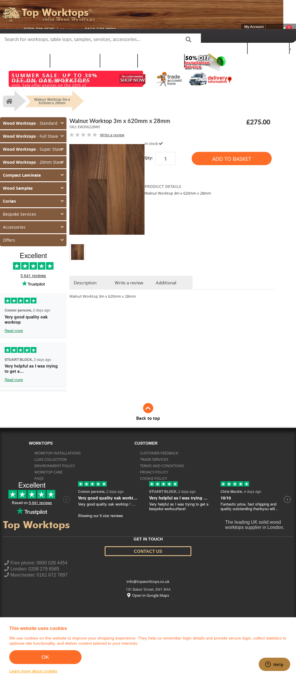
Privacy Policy (154, 463)
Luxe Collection (50, 450)
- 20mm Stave (30, 159)
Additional (166, 283)
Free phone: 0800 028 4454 (38, 554)
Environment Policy (54, 457)
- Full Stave (27, 134)
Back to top (148, 409)
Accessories (13, 219)
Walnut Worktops (25, 60)
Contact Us (148, 542)
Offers (8, 231)
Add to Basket (231, 158)
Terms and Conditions (162, 457)
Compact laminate (75, 60)
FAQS (39, 469)
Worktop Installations (57, 444)
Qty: (149, 158)
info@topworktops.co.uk (148, 572)
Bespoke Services (161, 60)
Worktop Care (48, 463)
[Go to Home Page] (8, 101)
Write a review (129, 283)
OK (45, 657)
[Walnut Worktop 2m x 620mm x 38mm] (77, 246)
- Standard (27, 122)
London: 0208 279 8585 (34, 560)
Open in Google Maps (150, 586)
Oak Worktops (268, 47)
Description (85, 283)
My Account (254, 26)
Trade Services (154, 450)
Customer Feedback (159, 444)
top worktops (55, 12)
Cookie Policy (153, 469)
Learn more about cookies (33, 671)
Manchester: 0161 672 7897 (39, 566)
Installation (118, 60)
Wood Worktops (224, 47)
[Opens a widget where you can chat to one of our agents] (274, 665)
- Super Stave (29, 147)
